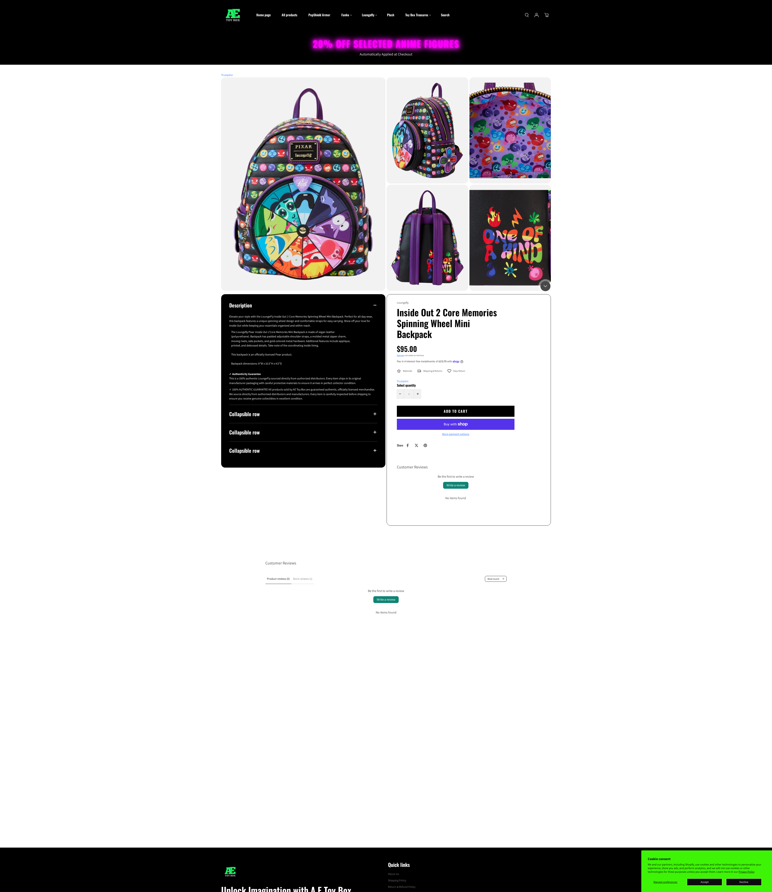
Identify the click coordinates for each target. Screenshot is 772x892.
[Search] (526, 15)
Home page (263, 14)
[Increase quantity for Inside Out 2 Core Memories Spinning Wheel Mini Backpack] (418, 394)
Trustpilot (227, 75)
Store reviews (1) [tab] (302, 579)
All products (289, 14)
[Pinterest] (425, 445)
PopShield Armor (319, 14)
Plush (390, 14)
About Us (393, 874)
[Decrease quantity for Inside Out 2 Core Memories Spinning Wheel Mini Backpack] (400, 394)
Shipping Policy (397, 880)
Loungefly (368, 14)
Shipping (400, 355)
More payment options (455, 434)
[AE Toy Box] (234, 15)
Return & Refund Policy (401, 887)
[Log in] (536, 15)
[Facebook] (407, 445)
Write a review (456, 485)
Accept (705, 882)
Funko (345, 14)
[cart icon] (546, 15)
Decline (743, 882)
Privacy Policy (747, 872)
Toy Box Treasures (416, 14)
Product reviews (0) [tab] (278, 579)
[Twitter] (416, 445)
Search (445, 14)
